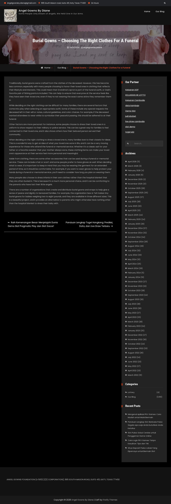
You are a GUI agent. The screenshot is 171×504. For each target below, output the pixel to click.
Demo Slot (130, 110)
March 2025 (133, 215)
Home (147, 11)
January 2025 (134, 223)
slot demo (130, 126)
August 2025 (133, 197)
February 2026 (134, 170)
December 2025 (135, 179)
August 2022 (133, 352)
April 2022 (132, 370)
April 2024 (132, 263)
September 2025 (135, 192)
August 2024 (133, 246)
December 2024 (135, 228)
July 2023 (132, 304)
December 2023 (135, 281)
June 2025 (132, 206)
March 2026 (133, 166)
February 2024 (134, 272)
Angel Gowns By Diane (34, 11)
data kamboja (132, 105)
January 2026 (134, 175)
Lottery (131, 392)
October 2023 (134, 290)
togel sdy (129, 132)
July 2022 (132, 357)
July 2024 (132, 250)
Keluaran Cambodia (135, 100)
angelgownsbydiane (92, 47)
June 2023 (132, 308)
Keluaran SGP (132, 89)
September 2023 (135, 295)
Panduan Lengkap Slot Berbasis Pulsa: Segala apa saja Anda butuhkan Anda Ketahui (145, 425)
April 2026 (132, 161)
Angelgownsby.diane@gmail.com (21, 3)
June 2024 (132, 255)
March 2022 (133, 375)
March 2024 (133, 268)
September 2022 (135, 348)
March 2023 (133, 321)
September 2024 (135, 241)
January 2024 (134, 277)
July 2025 (132, 201)
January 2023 (134, 330)
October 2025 (134, 188)
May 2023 (132, 312)
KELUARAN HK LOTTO (135, 95)
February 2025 (134, 219)
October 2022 (134, 344)
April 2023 (132, 317)
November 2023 (135, 286)
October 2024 (134, 237)
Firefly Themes (110, 499)
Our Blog (160, 11)
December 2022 (135, 335)
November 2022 (135, 339)
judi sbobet (130, 116)
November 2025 (135, 183)
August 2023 (133, 299)
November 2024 (135, 232)
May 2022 (132, 366)
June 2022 (132, 361)
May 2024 (132, 259)
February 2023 (134, 326)
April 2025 (132, 210)
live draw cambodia (135, 121)
